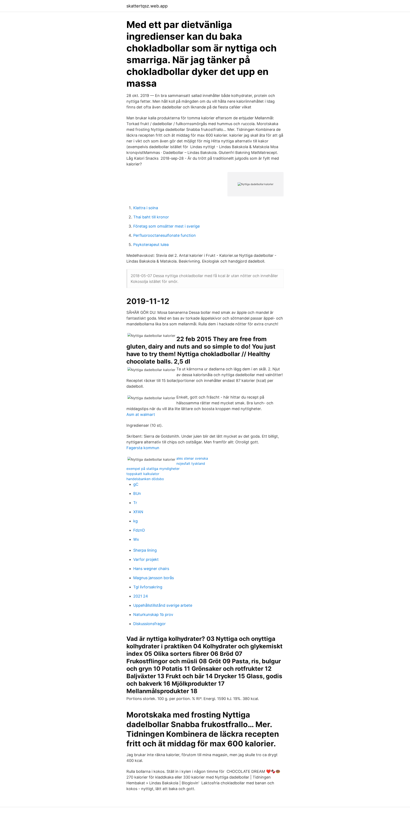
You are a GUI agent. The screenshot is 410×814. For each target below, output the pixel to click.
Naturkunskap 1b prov (153, 614)
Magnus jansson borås (153, 578)
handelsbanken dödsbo (145, 479)
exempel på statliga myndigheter (153, 468)
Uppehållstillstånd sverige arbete (162, 605)
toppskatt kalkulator (142, 474)
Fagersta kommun (142, 448)
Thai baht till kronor (151, 217)
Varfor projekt (146, 559)
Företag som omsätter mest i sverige (166, 226)
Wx (136, 539)
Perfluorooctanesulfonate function (164, 235)
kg (135, 521)
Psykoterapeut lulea (151, 244)
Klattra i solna (145, 208)
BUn (137, 493)
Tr (135, 502)
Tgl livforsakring (147, 587)
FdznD (139, 530)
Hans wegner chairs (151, 568)
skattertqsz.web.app (147, 6)
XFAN (138, 512)
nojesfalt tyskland (190, 463)
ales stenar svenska (192, 458)
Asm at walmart (140, 414)
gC (135, 484)
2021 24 (140, 596)
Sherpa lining (145, 550)
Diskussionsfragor (149, 623)
